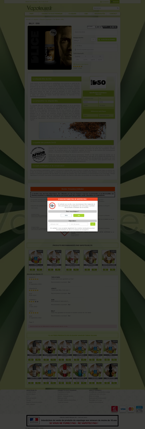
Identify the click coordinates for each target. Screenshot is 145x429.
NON (66, 215)
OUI (79, 215)
